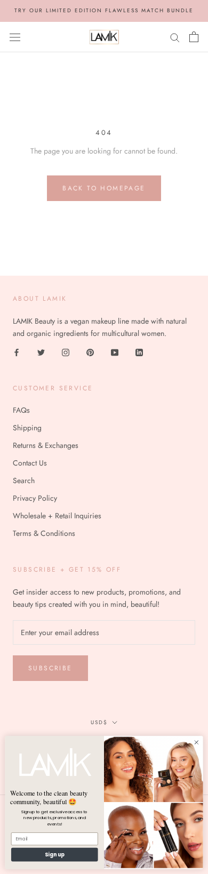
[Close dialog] (196, 742)
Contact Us (30, 463)
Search (24, 480)
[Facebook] (16, 352)
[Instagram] (65, 352)
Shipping (27, 427)
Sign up (55, 854)
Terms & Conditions (44, 533)
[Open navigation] (15, 37)
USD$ (99, 722)
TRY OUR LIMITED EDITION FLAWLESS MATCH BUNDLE (104, 10)
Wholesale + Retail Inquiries (57, 515)
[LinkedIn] (139, 352)
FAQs (21, 410)
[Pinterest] (90, 352)
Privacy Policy (35, 498)
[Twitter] (41, 352)
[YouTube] (114, 352)
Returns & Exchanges (45, 445)
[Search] (175, 36)
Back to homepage (103, 188)
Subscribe (50, 668)
